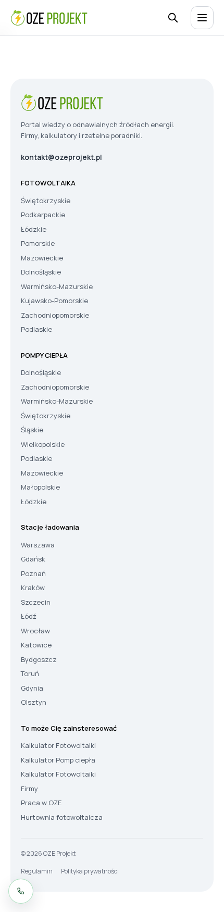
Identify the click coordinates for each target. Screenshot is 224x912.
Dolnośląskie (41, 272)
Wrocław (35, 630)
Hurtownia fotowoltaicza (62, 817)
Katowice (36, 644)
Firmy (29, 788)
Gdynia (32, 688)
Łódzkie (33, 229)
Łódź (28, 616)
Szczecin (36, 602)
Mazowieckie (42, 258)
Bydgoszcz (39, 659)
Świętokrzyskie (45, 200)
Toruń (30, 673)
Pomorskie (38, 243)
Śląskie (32, 429)
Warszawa (38, 544)
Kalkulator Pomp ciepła (58, 760)
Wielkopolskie (43, 444)
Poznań (33, 573)
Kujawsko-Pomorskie (54, 300)
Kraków (33, 587)
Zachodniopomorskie (55, 315)
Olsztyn (33, 702)
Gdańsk (33, 559)
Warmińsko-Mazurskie (57, 286)
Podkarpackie (43, 214)
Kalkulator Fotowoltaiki (58, 745)
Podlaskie (36, 329)
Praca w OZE (41, 802)
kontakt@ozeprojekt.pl (61, 157)
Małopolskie (40, 487)
